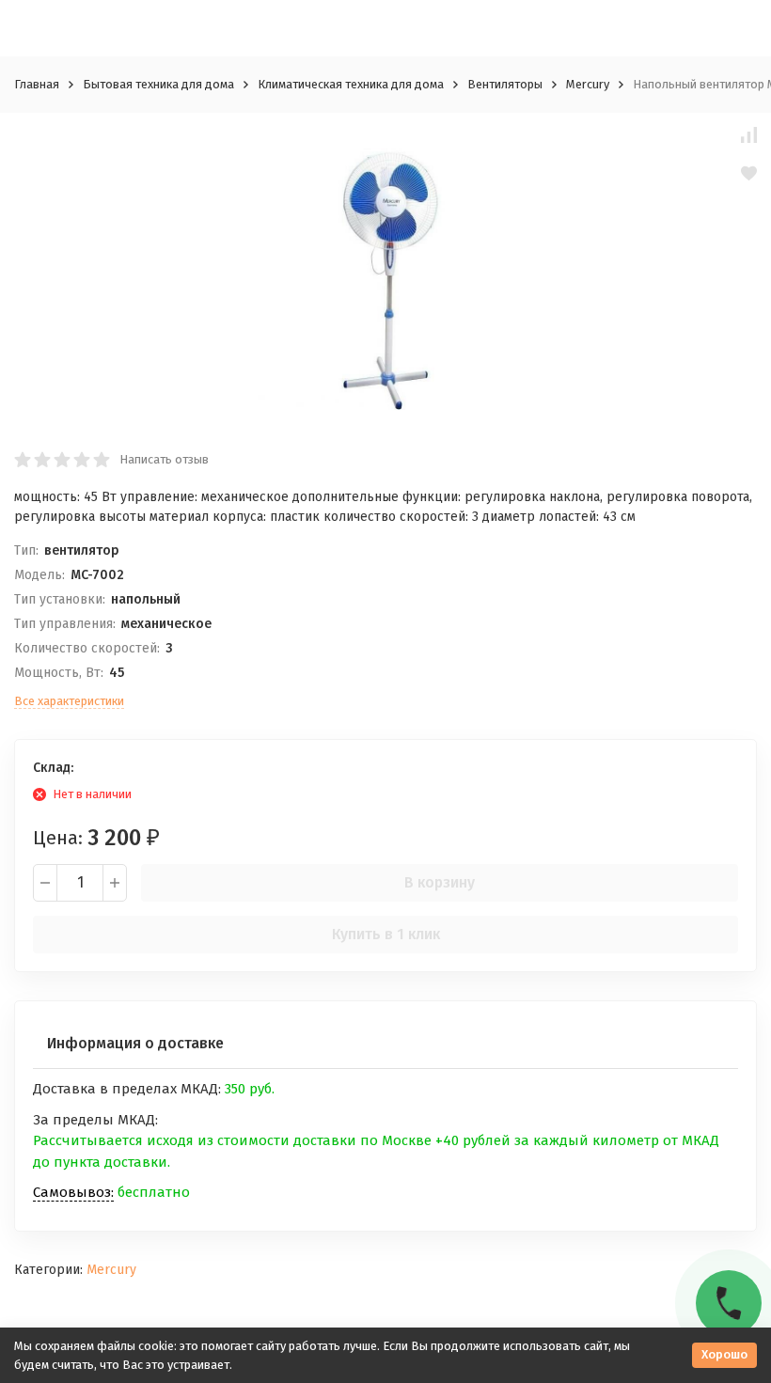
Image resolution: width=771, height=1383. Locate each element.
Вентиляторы (505, 84)
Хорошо (724, 1354)
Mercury (587, 84)
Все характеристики (69, 701)
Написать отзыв (164, 459)
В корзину (439, 882)
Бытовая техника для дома (158, 84)
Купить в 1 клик (386, 934)
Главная (36, 84)
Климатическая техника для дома (351, 84)
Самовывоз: (73, 1192)
